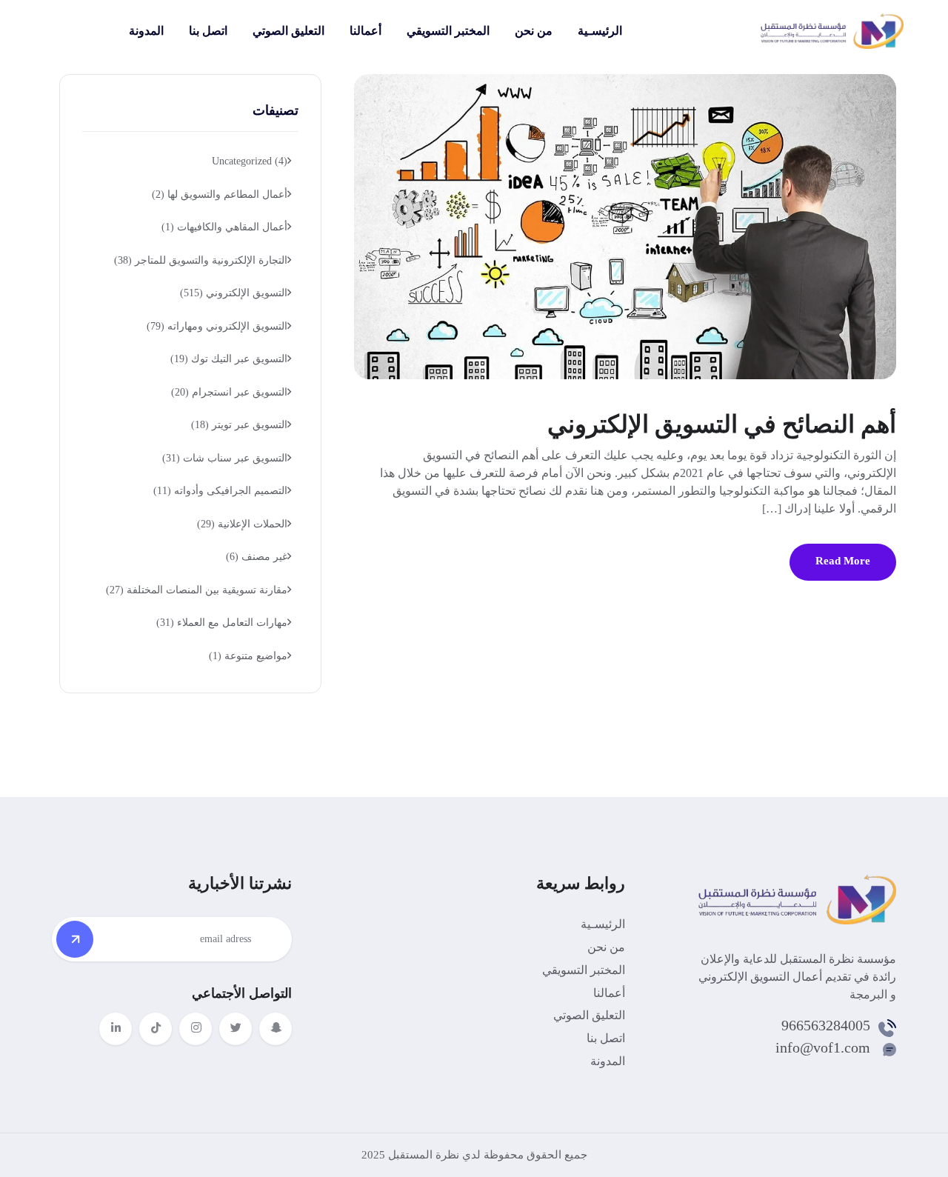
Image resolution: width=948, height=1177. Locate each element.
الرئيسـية (600, 30)
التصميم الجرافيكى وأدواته (220, 490)
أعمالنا (365, 30)
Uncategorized (249, 161)
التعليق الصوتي (288, 30)
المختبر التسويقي (448, 30)
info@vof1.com (822, 1047)
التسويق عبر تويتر (239, 424)
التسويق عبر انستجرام (229, 392)
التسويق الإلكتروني (233, 293)
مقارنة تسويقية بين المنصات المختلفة (196, 590)
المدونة (146, 30)
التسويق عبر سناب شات (224, 458)
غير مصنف (256, 556)
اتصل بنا (208, 30)
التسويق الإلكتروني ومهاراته (217, 326)
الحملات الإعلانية (242, 524)
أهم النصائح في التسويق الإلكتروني (721, 424)
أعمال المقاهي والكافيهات (224, 227)
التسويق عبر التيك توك (228, 358)
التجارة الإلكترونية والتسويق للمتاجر (200, 260)
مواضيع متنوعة (248, 655)
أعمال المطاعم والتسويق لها (219, 194)
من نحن (534, 30)
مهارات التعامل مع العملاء (221, 622)
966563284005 (825, 1025)
